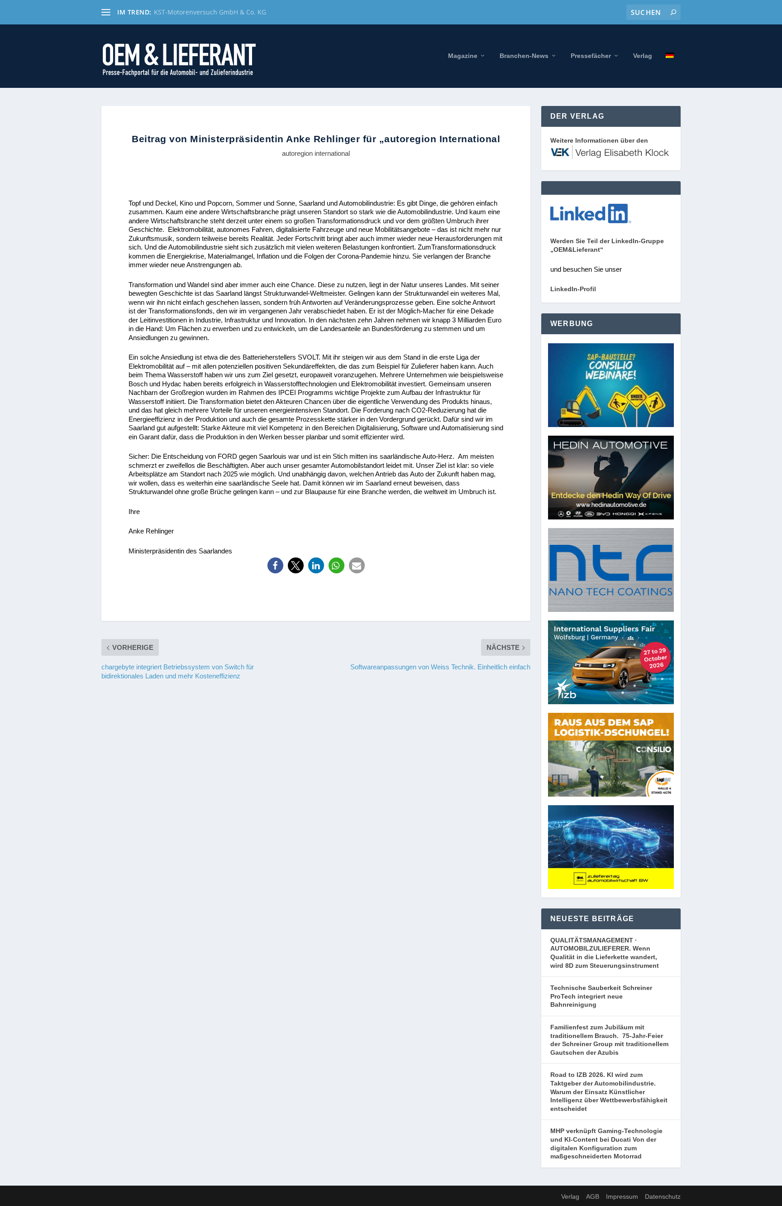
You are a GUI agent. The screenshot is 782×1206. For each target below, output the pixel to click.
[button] (275, 565)
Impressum (622, 1196)
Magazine (462, 55)
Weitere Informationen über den (599, 140)
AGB (592, 1196)
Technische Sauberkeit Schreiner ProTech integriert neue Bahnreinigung (601, 996)
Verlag (642, 55)
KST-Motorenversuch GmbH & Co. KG (210, 12)
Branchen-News (524, 55)
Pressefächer (591, 55)
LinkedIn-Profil (573, 289)
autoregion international (316, 153)
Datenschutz (663, 1196)
